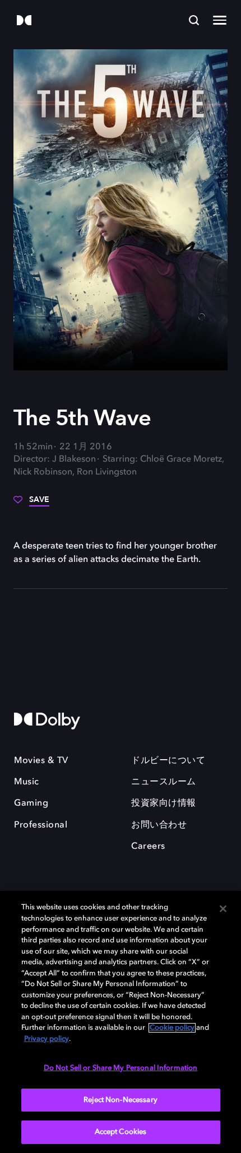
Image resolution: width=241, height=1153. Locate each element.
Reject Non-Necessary (120, 1100)
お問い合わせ (159, 825)
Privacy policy (46, 1039)
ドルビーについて (168, 760)
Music (26, 782)
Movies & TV (41, 760)
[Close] (223, 908)
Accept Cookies (121, 1132)
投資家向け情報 (163, 803)
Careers (148, 846)
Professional (40, 825)
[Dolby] (24, 21)
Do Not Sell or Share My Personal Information (121, 1068)
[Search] (193, 20)
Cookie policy (172, 1027)
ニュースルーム (163, 782)
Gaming (31, 803)
